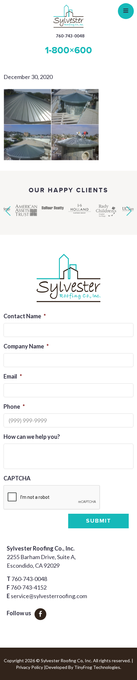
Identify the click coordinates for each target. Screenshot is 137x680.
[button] (8, 211)
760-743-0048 (70, 35)
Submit (98, 521)
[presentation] (52, 497)
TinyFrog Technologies (97, 667)
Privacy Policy (29, 667)
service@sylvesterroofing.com (49, 595)
